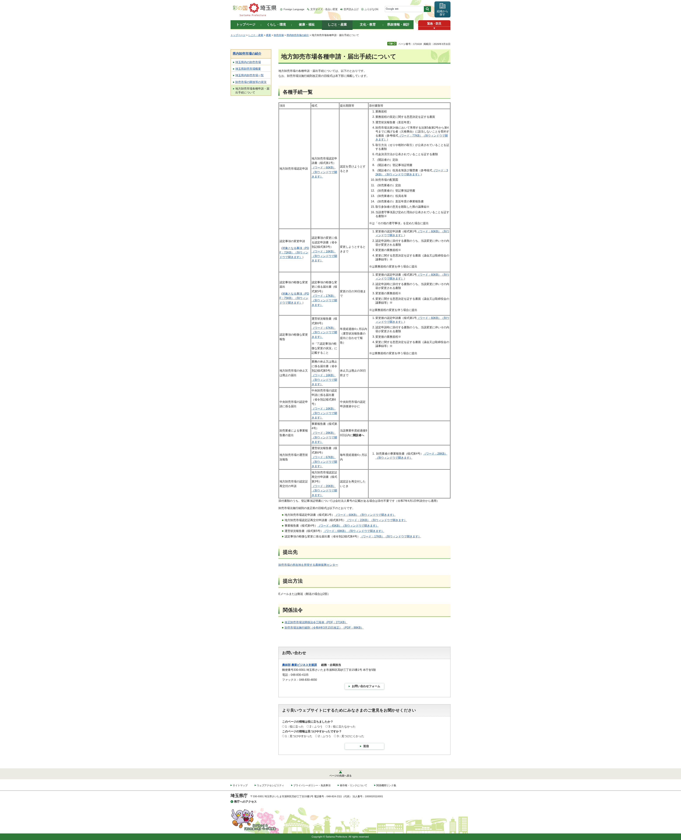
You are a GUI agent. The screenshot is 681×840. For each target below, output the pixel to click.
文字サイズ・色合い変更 (324, 9)
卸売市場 (279, 35)
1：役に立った (294, 726)
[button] (434, 28)
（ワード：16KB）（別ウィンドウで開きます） (324, 256)
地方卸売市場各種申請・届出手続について (252, 90)
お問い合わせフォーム (366, 686)
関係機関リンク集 (386, 785)
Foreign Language (294, 9)
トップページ (238, 35)
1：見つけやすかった (298, 736)
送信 (366, 746)
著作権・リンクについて (353, 785)
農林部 (286, 664)
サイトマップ (240, 785)
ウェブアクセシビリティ (270, 785)
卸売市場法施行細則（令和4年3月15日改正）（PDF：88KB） (324, 627)
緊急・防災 (434, 23)
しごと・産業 (255, 35)
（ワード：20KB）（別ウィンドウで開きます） (324, 491)
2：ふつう (316, 726)
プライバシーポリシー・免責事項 (312, 785)
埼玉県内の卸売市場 (248, 62)
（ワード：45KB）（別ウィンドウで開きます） (347, 525)
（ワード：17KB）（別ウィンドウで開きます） (324, 300)
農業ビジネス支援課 (304, 664)
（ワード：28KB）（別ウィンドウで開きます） (324, 437)
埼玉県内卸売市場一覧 (249, 75)
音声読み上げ (351, 9)
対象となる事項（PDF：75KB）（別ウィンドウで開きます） (294, 298)
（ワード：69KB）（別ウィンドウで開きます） (353, 530)
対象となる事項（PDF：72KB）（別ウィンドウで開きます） (294, 253)
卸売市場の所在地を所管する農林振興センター (308, 564)
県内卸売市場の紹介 (298, 35)
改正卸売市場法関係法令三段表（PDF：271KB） (316, 622)
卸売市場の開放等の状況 (251, 82)
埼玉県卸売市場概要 (248, 68)
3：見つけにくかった (350, 736)
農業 (268, 35)
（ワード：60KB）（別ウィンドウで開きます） (324, 172)
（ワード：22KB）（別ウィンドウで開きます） (376, 520)
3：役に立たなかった (342, 726)
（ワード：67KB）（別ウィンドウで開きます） (324, 332)
